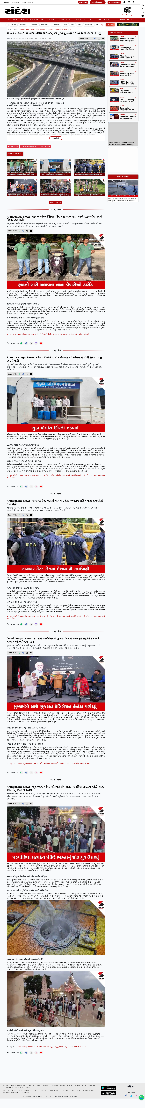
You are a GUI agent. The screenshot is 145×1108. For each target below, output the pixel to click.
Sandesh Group (68, 1090)
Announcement (13, 146)
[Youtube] (142, 16)
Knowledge (44, 24)
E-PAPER (84, 2)
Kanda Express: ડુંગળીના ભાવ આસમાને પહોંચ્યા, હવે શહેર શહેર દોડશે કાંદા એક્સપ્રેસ (52, 1047)
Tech (65, 24)
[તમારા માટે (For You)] (102, 25)
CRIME (100, 19)
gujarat (15, 29)
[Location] (129, 2)
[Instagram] (142, 12)
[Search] (134, 2)
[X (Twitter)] (99, 38)
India (53, 19)
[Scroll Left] (7, 24)
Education (34, 24)
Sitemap (43, 1090)
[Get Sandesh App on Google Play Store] (109, 1088)
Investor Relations (9, 1090)
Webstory (60, 19)
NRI (79, 24)
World (78, 19)
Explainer (23, 24)
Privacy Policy (54, 1090)
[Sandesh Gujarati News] (19, 10)
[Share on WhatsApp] (141, 1097)
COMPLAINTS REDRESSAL (10, 1092)
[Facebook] (142, 6)
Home (9, 19)
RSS (36, 1090)
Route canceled (45, 146)
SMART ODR (25, 1092)
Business (69, 19)
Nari (72, 24)
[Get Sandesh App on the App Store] (109, 1093)
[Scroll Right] (93, 24)
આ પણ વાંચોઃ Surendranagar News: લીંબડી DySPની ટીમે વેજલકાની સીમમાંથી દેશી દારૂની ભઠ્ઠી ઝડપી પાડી (48, 334)
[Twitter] (142, 9)
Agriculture (56, 24)
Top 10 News (116, 33)
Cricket (85, 19)
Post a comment (55, 202)
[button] (45, 20)
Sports (93, 19)
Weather (44, 19)
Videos (13, 24)
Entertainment (119, 19)
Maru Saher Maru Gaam (29, 19)
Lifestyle (107, 19)
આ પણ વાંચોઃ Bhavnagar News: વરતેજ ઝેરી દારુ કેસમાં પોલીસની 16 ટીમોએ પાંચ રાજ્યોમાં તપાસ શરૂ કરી (48, 763)
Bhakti (129, 19)
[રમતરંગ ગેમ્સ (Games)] (97, 25)
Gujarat (16, 19)
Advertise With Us (25, 1090)
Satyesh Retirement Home (85, 1090)
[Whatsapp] (142, 2)
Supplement (97, 2)
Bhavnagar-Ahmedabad (28, 146)
